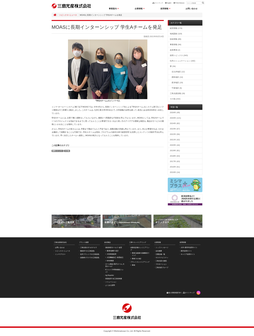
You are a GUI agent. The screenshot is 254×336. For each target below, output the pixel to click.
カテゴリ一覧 (176, 23)
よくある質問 (110, 285)
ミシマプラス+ (60, 254)
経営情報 (176, 28)
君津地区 (177, 82)
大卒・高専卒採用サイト (189, 247)
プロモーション (161, 264)
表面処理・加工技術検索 (113, 279)
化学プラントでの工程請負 (89, 254)
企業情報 (158, 242)
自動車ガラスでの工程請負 (89, 257)
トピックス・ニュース (68, 15)
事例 (133, 265)
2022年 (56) (175, 134)
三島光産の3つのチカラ (88, 247)
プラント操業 (84, 242)
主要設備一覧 (160, 254)
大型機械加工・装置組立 (115, 257)
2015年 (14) (175, 172)
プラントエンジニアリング (139, 262)
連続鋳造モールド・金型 (113, 247)
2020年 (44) (175, 145)
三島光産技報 (177, 93)
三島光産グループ (162, 267)
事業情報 (175, 44)
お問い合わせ (192, 8)
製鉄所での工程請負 (87, 251)
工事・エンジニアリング (137, 242)
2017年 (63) (175, 161)
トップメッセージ (162, 247)
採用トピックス (57, 151)
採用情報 (183, 242)
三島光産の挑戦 (161, 261)
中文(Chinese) (179, 3)
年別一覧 (174, 107)
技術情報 (175, 39)
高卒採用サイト (186, 251)
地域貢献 (176, 34)
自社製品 (107, 242)
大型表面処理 (111, 254)
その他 (67, 151)
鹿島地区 (177, 77)
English (169, 3)
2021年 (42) (175, 140)
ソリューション (110, 282)
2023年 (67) (175, 129)
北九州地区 (178, 72)
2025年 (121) (175, 118)
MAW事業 (110, 261)
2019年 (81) (175, 150)
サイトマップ (158, 3)
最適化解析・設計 (113, 251)
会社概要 (159, 251)
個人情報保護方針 (174, 293)
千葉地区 (177, 88)
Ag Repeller (109, 275)
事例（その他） (136, 259)
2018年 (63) (175, 156)
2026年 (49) (175, 112)
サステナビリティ (162, 257)
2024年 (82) (175, 123)
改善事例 (175, 50)
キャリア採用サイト (188, 254)
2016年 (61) (175, 167)
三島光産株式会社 (60, 242)
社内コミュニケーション (182, 61)
